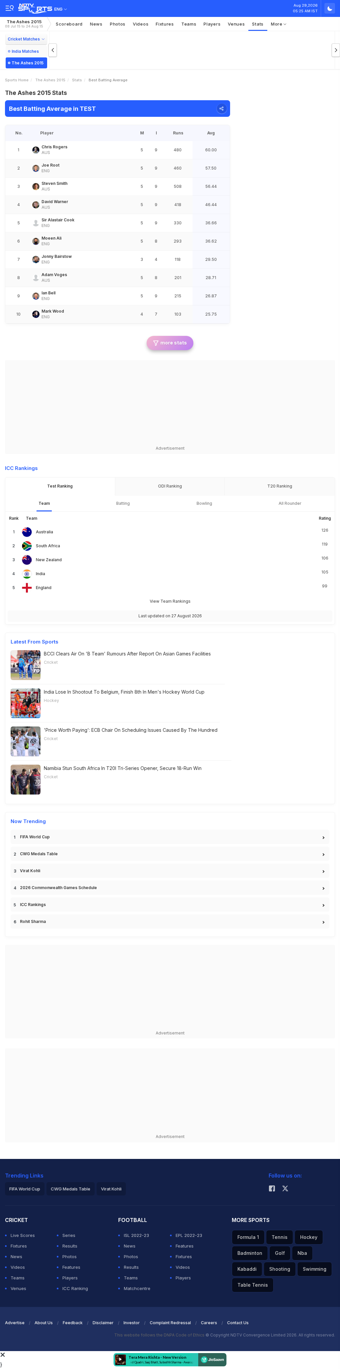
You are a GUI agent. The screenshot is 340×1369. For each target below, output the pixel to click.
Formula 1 (248, 1237)
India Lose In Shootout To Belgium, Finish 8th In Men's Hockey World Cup (124, 692)
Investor (132, 1322)
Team (44, 503)
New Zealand (49, 559)
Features (71, 1267)
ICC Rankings (33, 904)
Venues (236, 24)
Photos (118, 24)
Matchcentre (137, 1288)
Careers (209, 1322)
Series (68, 1235)
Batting (123, 503)
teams (189, 24)
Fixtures (165, 24)
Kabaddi (247, 1269)
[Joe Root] (36, 168)
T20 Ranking (279, 486)
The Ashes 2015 (24, 23)
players (212, 24)
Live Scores (23, 1235)
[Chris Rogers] (36, 150)
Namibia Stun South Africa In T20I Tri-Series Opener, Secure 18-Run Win (123, 768)
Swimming (314, 1269)
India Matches (25, 51)
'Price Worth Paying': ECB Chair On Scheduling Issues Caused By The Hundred (130, 730)
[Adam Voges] (36, 277)
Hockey (51, 700)
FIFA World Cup (35, 836)
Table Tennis (252, 1285)
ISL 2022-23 (136, 1235)
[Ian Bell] (36, 296)
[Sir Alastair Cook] (36, 223)
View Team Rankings (170, 601)
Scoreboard (69, 24)
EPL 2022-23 (189, 1235)
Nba (302, 1253)
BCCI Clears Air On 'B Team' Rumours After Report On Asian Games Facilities (127, 653)
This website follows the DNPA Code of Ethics (160, 1334)
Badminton (249, 1253)
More (277, 24)
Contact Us (238, 1322)
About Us (44, 1322)
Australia (44, 531)
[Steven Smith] (36, 186)
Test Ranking (60, 486)
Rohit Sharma (33, 921)
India (40, 573)
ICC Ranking (75, 1288)
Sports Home (17, 80)
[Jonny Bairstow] (36, 259)
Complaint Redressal (170, 1322)
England (43, 587)
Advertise (15, 1322)
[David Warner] (36, 204)
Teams (18, 1277)
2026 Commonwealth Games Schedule (58, 887)
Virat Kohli (30, 870)
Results (69, 1246)
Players (70, 1277)
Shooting (279, 1269)
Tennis (280, 1237)
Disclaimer (103, 1322)
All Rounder (290, 503)
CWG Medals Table (39, 853)
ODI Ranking (170, 486)
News (96, 24)
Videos (140, 24)
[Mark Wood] (36, 314)
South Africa (48, 545)
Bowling (204, 503)
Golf (280, 1253)
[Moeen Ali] (36, 241)
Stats (258, 24)
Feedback (73, 1322)
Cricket (51, 662)
